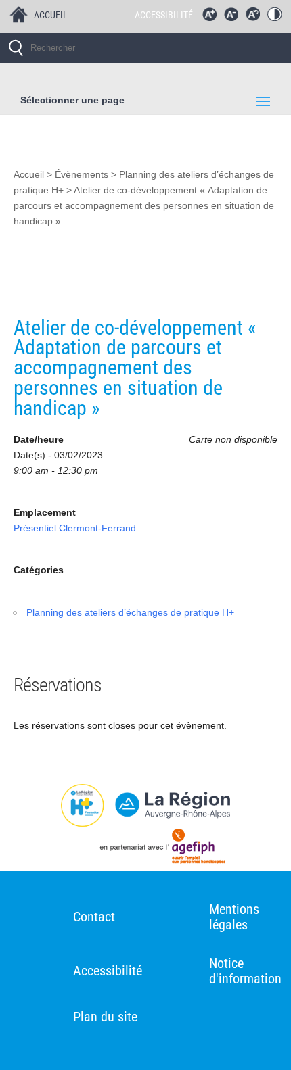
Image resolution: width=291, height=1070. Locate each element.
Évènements (81, 175)
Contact (94, 916)
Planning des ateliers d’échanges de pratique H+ (130, 613)
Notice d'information (245, 971)
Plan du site (105, 1016)
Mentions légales (234, 917)
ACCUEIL (51, 14)
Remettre (256, 17)
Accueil (29, 175)
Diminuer (234, 17)
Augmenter (212, 17)
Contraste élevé (277, 17)
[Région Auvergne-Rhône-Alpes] (145, 805)
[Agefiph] (145, 849)
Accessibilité (107, 971)
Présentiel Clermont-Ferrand (75, 528)
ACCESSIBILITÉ (164, 14)
